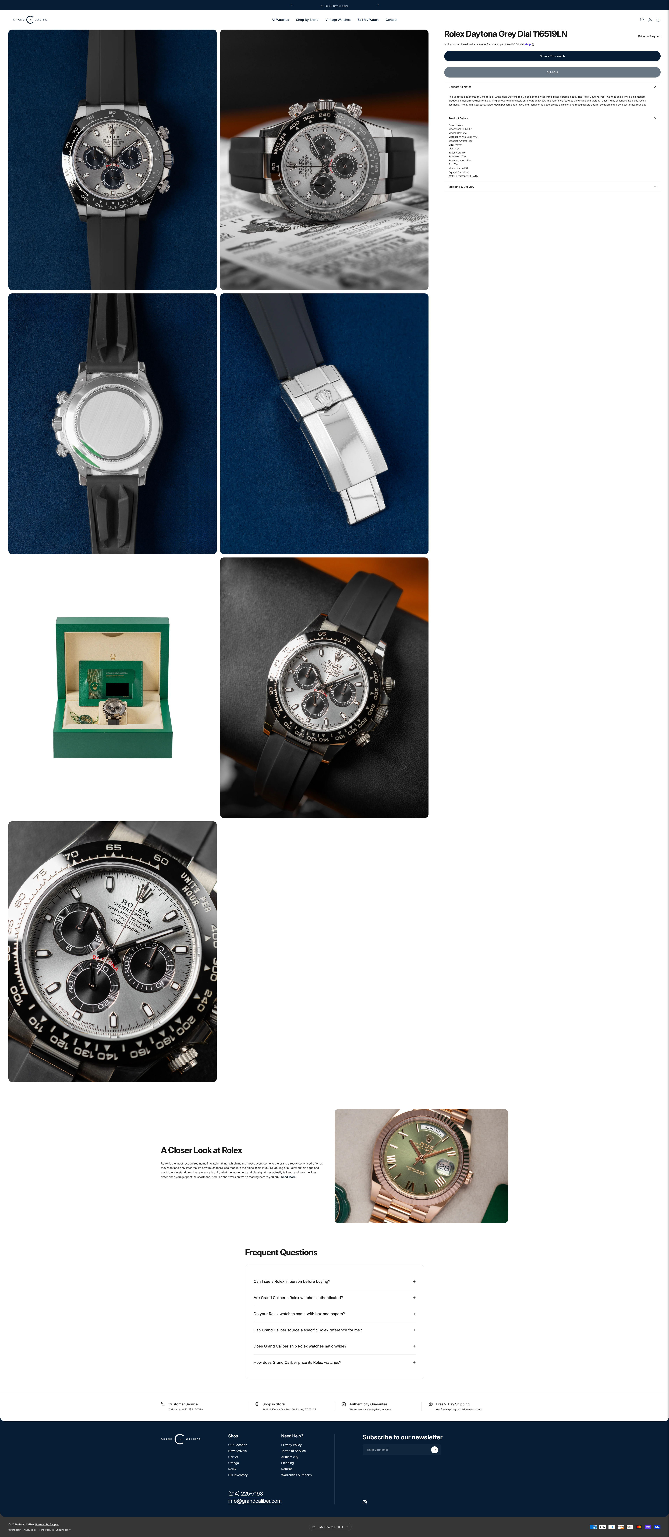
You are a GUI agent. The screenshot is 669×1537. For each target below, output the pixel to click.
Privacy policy (29, 1530)
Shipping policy (63, 1530)
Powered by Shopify (47, 1524)
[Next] (377, 5)
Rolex (586, 96)
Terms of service (46, 1530)
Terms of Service (293, 1451)
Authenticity (289, 1457)
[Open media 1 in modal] (112, 160)
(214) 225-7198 (194, 1409)
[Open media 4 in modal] (324, 423)
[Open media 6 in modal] (324, 687)
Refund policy (14, 1530)
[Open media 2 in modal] (324, 160)
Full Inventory (238, 1475)
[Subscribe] (434, 1449)
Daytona (513, 96)
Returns (286, 1469)
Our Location (237, 1445)
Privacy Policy (291, 1445)
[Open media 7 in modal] (112, 951)
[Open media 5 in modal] (112, 687)
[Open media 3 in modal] (112, 423)
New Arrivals (237, 1451)
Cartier (233, 1457)
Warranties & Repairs (296, 1475)
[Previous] (291, 5)
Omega (233, 1463)
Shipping (287, 1463)
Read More (288, 1176)
